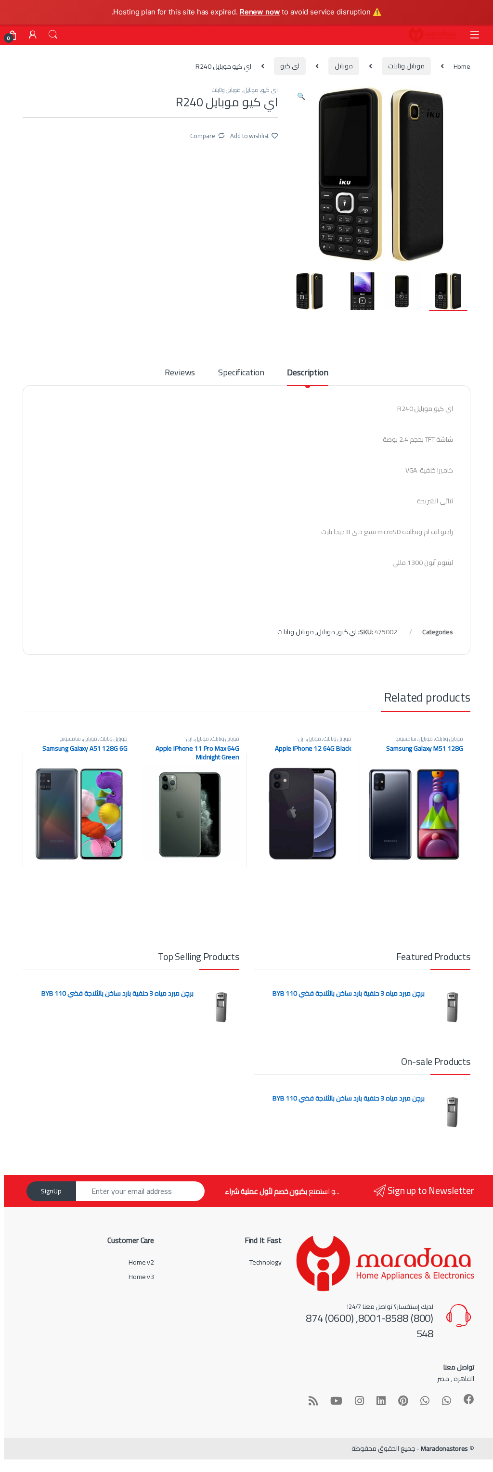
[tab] (307, 376)
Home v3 (141, 1276)
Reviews (180, 374)
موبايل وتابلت (406, 66)
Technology (265, 1262)
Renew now (260, 11)
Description (307, 374)
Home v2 (141, 1262)
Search (53, 34)
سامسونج (406, 738)
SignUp (51, 1191)
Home (462, 66)
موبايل (344, 66)
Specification (241, 374)
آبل (301, 738)
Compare (202, 135)
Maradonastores (444, 1448)
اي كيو (289, 66)
